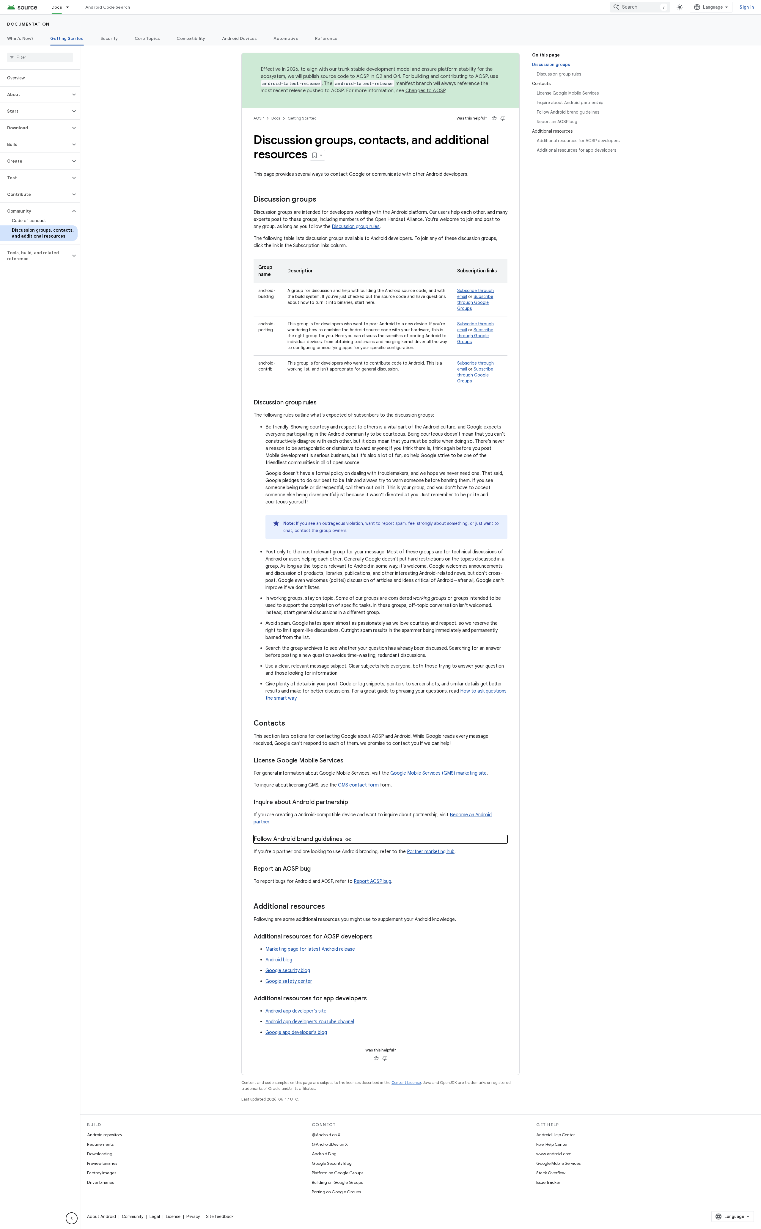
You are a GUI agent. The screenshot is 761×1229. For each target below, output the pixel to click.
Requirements (100, 1144)
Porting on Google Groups (336, 1192)
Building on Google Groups (337, 1182)
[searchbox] (40, 57)
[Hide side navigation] (72, 1218)
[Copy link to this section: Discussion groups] (322, 199)
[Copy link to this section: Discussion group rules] (322, 402)
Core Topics (147, 38)
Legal (155, 1216)
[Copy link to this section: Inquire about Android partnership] (354, 802)
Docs (56, 7)
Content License (406, 1082)
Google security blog (287, 971)
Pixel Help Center (552, 1144)
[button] (35, 94)
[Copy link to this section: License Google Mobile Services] (349, 761)
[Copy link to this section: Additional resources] (331, 907)
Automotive (285, 38)
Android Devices (239, 38)
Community (133, 1216)
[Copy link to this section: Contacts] (291, 723)
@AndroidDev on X (330, 1144)
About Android (101, 1216)
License (173, 1216)
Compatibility (191, 38)
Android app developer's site (295, 1011)
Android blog (278, 960)
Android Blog (324, 1153)
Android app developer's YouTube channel (309, 1022)
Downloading (99, 1153)
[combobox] (640, 7)
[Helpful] (494, 118)
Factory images (101, 1172)
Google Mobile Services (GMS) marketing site (438, 773)
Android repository (104, 1134)
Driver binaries (100, 1182)
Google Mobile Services (558, 1163)
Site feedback (220, 1216)
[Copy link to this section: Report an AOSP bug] (317, 869)
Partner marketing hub (431, 852)
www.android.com (554, 1153)
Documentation (28, 24)
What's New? (20, 38)
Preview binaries (102, 1163)
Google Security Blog (332, 1163)
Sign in (747, 7)
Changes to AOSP (425, 91)
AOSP (259, 118)
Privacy (193, 1216)
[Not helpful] (503, 118)
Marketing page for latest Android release (310, 949)
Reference (326, 38)
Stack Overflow (550, 1172)
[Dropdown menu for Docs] (70, 7)
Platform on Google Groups (337, 1172)
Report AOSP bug (372, 881)
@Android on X (326, 1134)
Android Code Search (107, 7)
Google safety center (288, 981)
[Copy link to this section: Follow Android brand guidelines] (348, 839)
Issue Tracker (548, 1182)
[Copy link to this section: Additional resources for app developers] (373, 998)
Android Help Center (555, 1134)
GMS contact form (358, 785)
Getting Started (67, 38)
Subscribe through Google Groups (475, 302)
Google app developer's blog (296, 1032)
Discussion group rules (356, 227)
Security (109, 38)
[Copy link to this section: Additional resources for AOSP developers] (378, 937)
